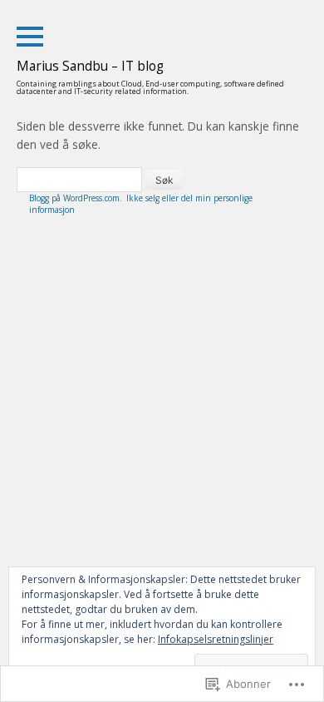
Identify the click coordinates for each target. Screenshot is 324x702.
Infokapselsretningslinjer (215, 639)
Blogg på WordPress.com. (75, 198)
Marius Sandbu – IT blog (90, 66)
